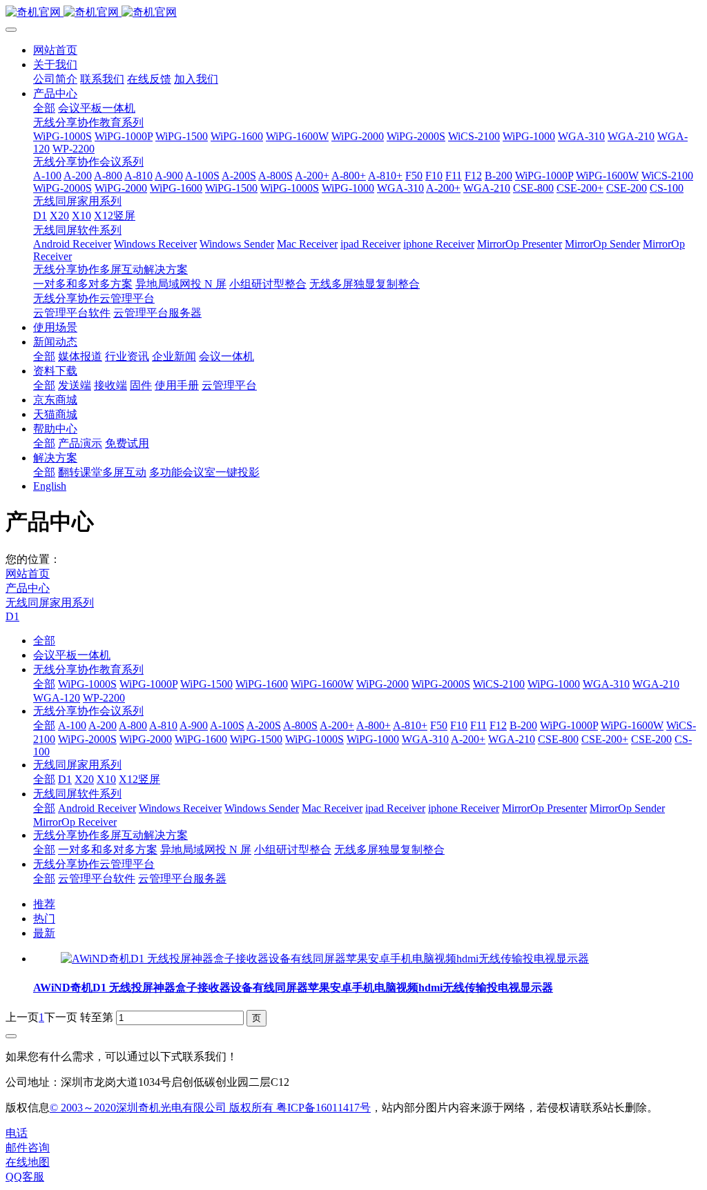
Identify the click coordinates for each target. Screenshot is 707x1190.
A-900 (194, 725)
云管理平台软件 (96, 878)
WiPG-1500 (206, 684)
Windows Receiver (180, 808)
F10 (458, 725)
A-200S (263, 725)
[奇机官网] (353, 13)
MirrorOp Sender (627, 808)
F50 (438, 725)
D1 (12, 616)
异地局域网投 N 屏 (205, 849)
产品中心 (28, 588)
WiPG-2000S (440, 684)
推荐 (44, 904)
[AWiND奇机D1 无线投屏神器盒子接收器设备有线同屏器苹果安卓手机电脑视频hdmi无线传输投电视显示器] (325, 958)
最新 (44, 933)
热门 (44, 918)
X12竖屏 (139, 779)
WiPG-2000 (382, 684)
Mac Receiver (332, 808)
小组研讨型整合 (292, 849)
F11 (478, 725)
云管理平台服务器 (182, 878)
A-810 (163, 725)
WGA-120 (56, 698)
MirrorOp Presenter (544, 808)
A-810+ (410, 725)
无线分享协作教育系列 (88, 669)
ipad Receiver (395, 808)
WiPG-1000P (148, 684)
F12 (498, 725)
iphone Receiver (463, 808)
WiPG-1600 (261, 684)
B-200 (523, 725)
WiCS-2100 (499, 684)
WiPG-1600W (322, 684)
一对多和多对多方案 (107, 849)
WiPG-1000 (553, 684)
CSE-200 (651, 739)
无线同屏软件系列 (77, 794)
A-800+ (373, 725)
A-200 (102, 725)
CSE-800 (558, 739)
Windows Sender (261, 808)
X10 (106, 779)
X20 (84, 779)
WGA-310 (606, 684)
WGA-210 (655, 684)
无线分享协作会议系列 (88, 711)
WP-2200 (104, 698)
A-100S (227, 725)
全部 (44, 108)
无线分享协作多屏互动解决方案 (110, 835)
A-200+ (337, 725)
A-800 (133, 725)
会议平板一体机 (71, 655)
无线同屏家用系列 (50, 602)
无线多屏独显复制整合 (389, 849)
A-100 (72, 725)
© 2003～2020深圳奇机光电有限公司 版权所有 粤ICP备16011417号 (210, 1107)
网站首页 (55, 50)
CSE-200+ (604, 739)
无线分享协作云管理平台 (94, 864)
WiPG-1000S (87, 684)
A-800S (300, 725)
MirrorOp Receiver (75, 822)
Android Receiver (97, 808)
